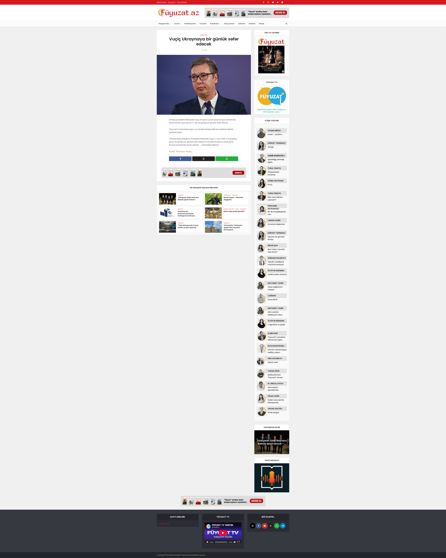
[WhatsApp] (276, 525)
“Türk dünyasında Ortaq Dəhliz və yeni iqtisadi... (188, 226)
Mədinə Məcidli (229, 209)
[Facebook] (258, 525)
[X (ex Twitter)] (270, 525)
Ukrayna (181, 151)
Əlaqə (261, 23)
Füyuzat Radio (182, 2)
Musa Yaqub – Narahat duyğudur (233, 198)
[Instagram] (252, 525)
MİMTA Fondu (161, 2)
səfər (172, 151)
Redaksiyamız (190, 23)
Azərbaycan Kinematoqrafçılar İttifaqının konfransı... (187, 213)
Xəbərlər (241, 23)
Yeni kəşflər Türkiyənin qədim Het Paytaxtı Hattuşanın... (233, 227)
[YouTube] (264, 525)
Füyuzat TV (171, 2)
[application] (223, 532)
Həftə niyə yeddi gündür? (234, 211)
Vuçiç (189, 151)
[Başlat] (207, 542)
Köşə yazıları (229, 23)
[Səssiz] (235, 542)
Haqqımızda (164, 23)
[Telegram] (282, 525)
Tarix (237, 209)
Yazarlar (203, 23)
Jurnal (176, 23)
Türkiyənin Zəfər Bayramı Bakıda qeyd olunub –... (188, 198)
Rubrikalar (214, 23)
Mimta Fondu (164, 524)
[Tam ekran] (238, 542)
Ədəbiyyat (227, 195)
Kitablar (252, 23)
